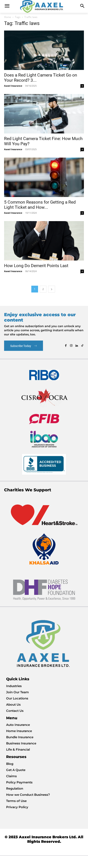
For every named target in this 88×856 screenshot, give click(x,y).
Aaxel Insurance (13, 85)
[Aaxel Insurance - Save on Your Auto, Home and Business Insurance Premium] (44, 6)
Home (7, 17)
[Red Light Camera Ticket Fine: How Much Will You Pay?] (44, 113)
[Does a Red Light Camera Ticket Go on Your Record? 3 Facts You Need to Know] (44, 50)
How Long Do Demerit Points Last (36, 265)
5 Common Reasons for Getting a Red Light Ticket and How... (40, 205)
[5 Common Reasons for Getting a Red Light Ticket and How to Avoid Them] (44, 177)
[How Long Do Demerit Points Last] (44, 241)
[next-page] (51, 289)
